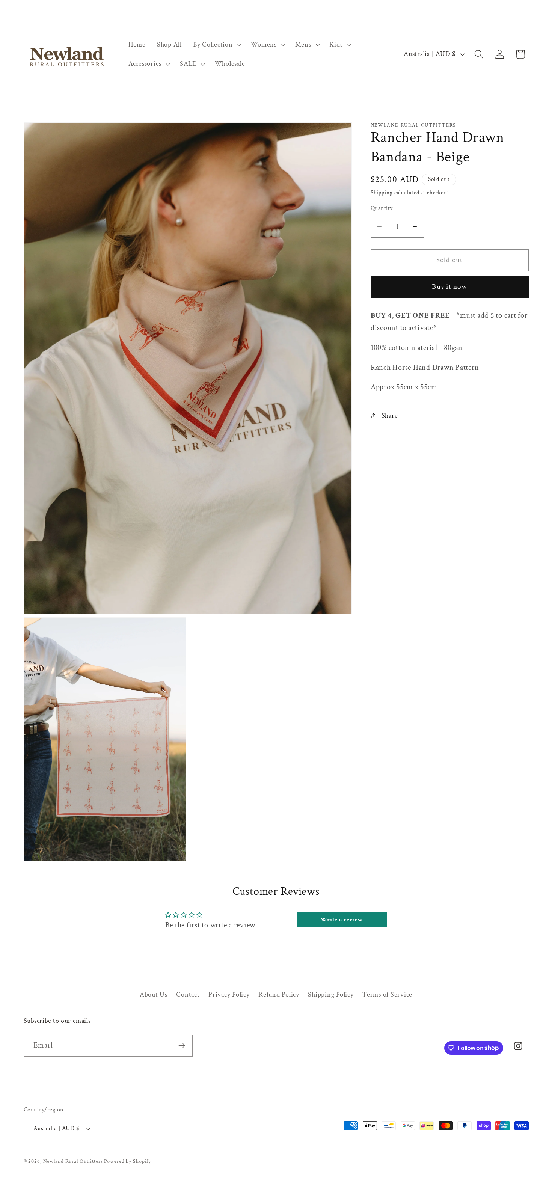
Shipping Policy (330, 994)
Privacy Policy (229, 994)
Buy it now (449, 286)
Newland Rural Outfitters (73, 1161)
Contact (187, 994)
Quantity (382, 208)
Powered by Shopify (127, 1161)
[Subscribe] (182, 1045)
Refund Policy (278, 994)
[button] (216, 44)
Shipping (382, 192)
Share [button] (390, 415)
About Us (153, 994)
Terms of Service (387, 994)
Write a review (342, 920)
